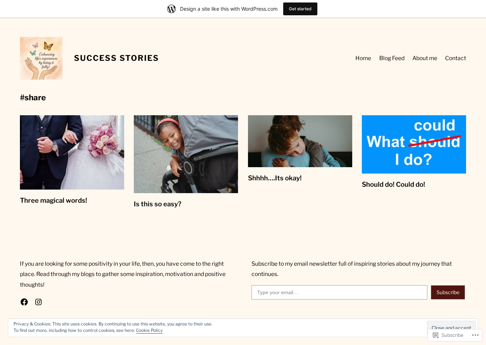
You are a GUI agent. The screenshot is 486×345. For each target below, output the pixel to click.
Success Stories (116, 58)
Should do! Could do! (393, 184)
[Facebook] (24, 302)
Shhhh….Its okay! (275, 178)
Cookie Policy (149, 330)
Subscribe (448, 292)
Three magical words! (53, 200)
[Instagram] (38, 302)
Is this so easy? (157, 204)
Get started (300, 8)
